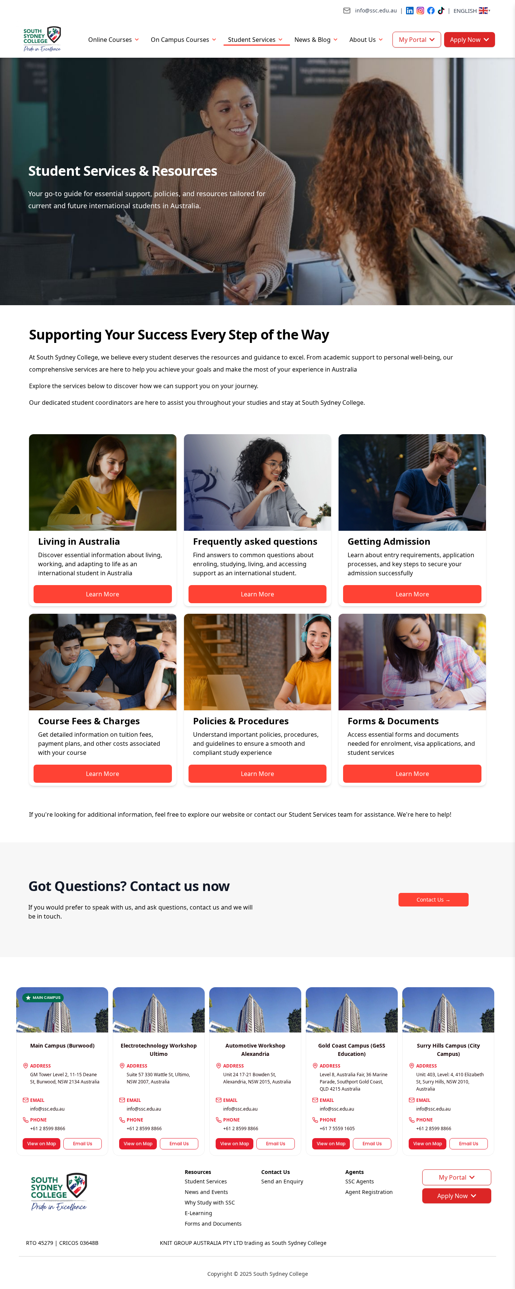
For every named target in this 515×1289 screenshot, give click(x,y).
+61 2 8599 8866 (47, 1128)
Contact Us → (434, 899)
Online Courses (110, 39)
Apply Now (465, 39)
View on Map (41, 1143)
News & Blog (312, 39)
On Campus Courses (180, 39)
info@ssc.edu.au (47, 1109)
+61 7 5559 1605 (337, 1128)
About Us (362, 39)
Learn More (102, 594)
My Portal (412, 39)
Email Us (82, 1143)
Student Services (252, 39)
